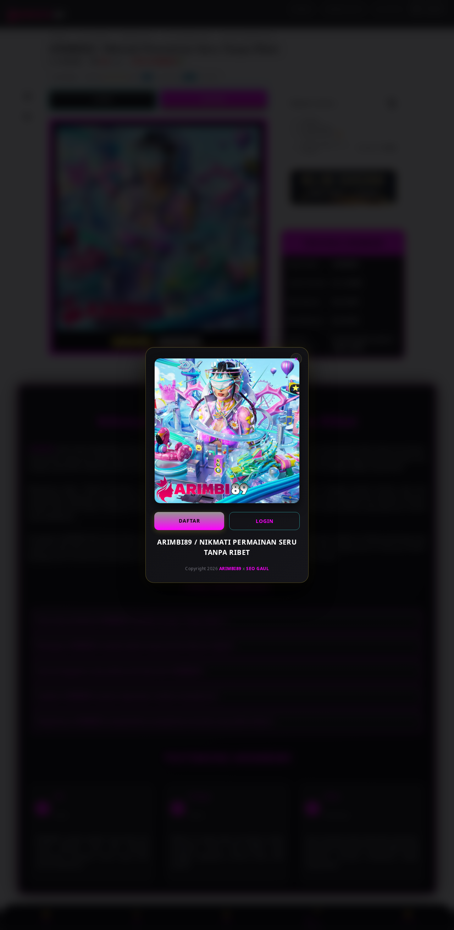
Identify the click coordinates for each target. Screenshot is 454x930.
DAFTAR (189, 520)
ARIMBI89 (230, 569)
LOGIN (264, 521)
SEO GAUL (257, 569)
